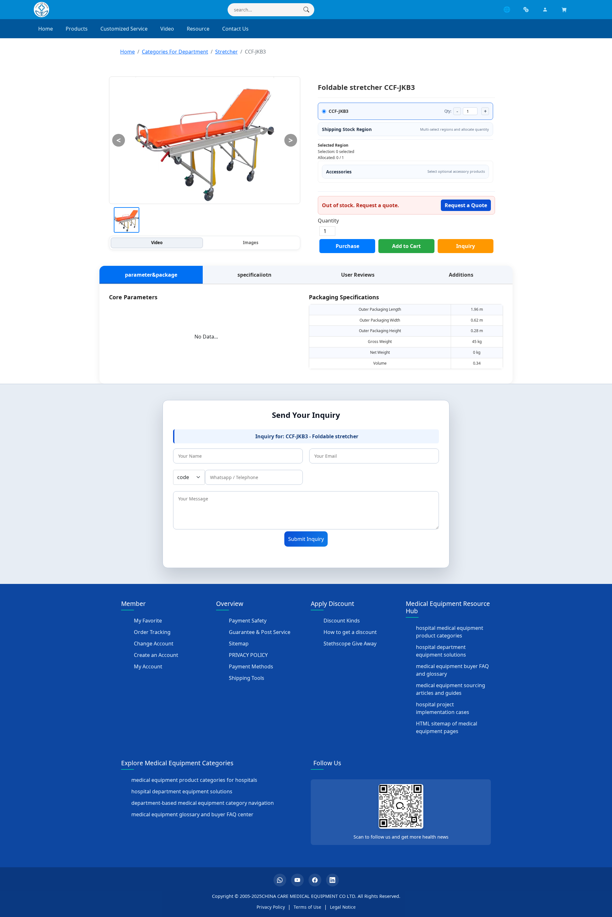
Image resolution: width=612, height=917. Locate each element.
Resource (198, 28)
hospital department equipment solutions (441, 651)
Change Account (153, 643)
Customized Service (124, 28)
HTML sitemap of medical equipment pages (446, 727)
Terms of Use (307, 907)
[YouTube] (297, 880)
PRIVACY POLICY (248, 655)
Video (167, 28)
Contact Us (235, 28)
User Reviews (358, 274)
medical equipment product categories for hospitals (194, 779)
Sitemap (239, 643)
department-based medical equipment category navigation (202, 802)
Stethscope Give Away (350, 643)
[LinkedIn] (332, 880)
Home (45, 28)
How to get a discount (350, 632)
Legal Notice (343, 907)
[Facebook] (315, 880)
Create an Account (156, 655)
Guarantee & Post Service (259, 632)
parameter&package (151, 274)
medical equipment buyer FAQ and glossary (452, 670)
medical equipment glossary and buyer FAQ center (192, 814)
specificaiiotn (254, 274)
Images (250, 242)
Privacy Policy (271, 907)
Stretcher (226, 51)
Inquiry (465, 246)
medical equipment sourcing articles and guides (450, 689)
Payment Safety (247, 620)
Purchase (347, 246)
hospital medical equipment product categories (449, 631)
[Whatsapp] (279, 880)
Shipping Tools (246, 677)
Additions (461, 274)
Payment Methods (251, 666)
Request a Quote (466, 205)
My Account (148, 666)
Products (77, 28)
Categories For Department (175, 51)
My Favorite (148, 620)
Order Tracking (152, 632)
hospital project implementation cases (442, 708)
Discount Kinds (342, 620)
